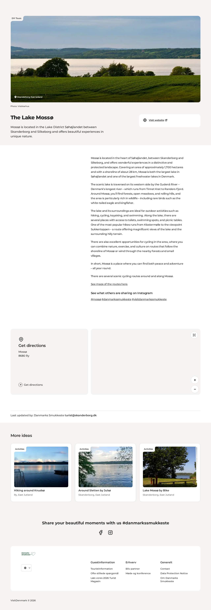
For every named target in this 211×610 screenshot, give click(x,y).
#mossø (96, 299)
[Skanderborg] (29, 554)
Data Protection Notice (174, 573)
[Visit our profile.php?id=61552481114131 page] (101, 532)
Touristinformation (102, 568)
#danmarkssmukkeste (116, 299)
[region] (145, 362)
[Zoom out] (195, 389)
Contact (165, 568)
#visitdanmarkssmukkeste (149, 299)
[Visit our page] (110, 532)
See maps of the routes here (109, 284)
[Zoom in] (195, 380)
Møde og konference (138, 573)
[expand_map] (194, 335)
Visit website (156, 120)
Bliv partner (133, 568)
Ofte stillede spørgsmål (105, 573)
